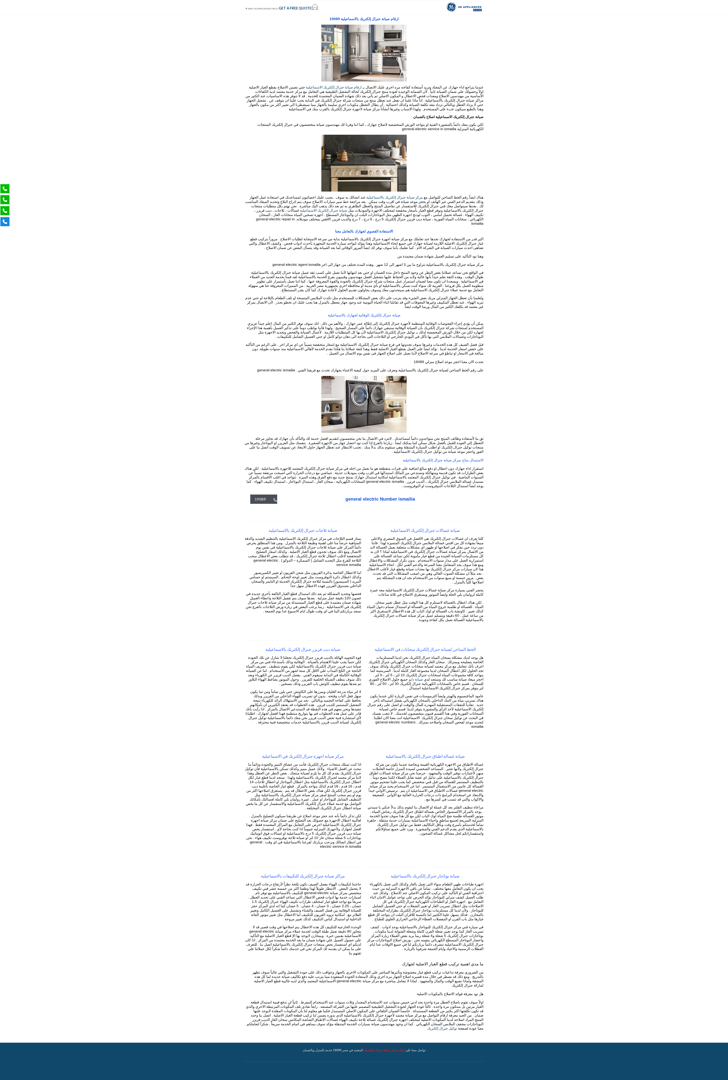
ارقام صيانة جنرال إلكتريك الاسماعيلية (333, 87)
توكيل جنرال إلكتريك (442, 1028)
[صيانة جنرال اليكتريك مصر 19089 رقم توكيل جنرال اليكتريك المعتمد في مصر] (464, 7)
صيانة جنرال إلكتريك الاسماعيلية (323, 210)
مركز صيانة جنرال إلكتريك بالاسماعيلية (394, 197)
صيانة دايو (416, 679)
